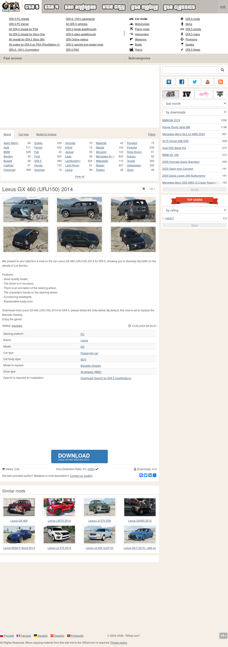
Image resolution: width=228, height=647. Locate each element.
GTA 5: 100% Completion (24, 49)
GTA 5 (37, 161)
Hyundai (70, 143)
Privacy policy (118, 642)
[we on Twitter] (194, 82)
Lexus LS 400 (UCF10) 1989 (100, 548)
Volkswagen (134, 165)
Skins (188, 24)
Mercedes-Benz (105, 156)
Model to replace (46, 134)
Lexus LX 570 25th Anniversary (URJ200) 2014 (99, 521)
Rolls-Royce (134, 152)
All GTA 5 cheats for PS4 (23, 29)
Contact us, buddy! (81, 475)
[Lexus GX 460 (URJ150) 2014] (25, 209)
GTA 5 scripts (193, 29)
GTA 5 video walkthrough (81, 34)
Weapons (141, 39)
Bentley (8, 156)
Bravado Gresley (91, 365)
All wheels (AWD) (91, 372)
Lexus (69, 170)
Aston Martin (11, 143)
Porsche (132, 147)
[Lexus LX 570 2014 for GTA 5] (59, 534)
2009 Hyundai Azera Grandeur (181, 161)
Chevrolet (9, 170)
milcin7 (169, 218)
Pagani (100, 170)
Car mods (141, 19)
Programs (191, 39)
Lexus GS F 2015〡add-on (140, 548)
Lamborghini (73, 161)
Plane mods (142, 29)
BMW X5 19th (170, 155)
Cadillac (9, 165)
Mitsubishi (102, 161)
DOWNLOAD (74, 456)
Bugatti (8, 161)
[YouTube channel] (207, 82)
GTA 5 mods (192, 19)
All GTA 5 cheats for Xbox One (27, 34)
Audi (6, 147)
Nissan (100, 165)
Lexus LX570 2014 (59, 520)
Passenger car (89, 353)
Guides (189, 44)
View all (79, 176)
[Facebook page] (181, 82)
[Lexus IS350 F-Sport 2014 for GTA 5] (19, 534)
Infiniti (68, 147)
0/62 (91, 469)
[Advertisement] (81, 96)
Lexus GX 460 (19, 520)
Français (25, 635)
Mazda (100, 147)
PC (82, 334)
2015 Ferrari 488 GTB (175, 141)
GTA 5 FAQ (72, 49)
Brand (7, 134)
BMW (7, 152)
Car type (23, 134)
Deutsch (43, 635)
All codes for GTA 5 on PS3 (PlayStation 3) (34, 44)
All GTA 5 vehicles (77, 24)
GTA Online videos (77, 39)
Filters (151, 134)
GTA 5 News (192, 49)
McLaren (101, 152)
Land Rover (72, 165)
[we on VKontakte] (168, 82)
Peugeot (132, 143)
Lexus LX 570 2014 (59, 548)
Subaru (131, 156)
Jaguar (69, 152)
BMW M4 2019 (171, 120)
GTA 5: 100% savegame (80, 19)
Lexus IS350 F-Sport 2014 (19, 548)
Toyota (131, 161)
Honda (38, 165)
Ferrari (38, 147)
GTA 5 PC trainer (19, 24)
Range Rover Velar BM (176, 127)
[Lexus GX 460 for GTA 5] (19, 507)
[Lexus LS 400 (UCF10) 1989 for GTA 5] (99, 534)
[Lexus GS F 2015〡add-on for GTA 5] (140, 534)
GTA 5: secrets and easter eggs (84, 44)
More (194, 225)
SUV (83, 359)
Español (59, 635)
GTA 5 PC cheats (19, 19)
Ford (37, 156)
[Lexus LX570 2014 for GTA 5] (59, 507)
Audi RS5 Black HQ (174, 148)
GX (82, 346)
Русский (9, 635)
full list (194, 189)
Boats (138, 44)
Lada (68, 156)
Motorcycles (142, 24)
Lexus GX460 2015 (140, 520)
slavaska (17, 325)
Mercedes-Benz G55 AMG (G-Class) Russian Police (193, 182)
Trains (138, 49)
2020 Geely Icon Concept (177, 168)
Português (77, 635)
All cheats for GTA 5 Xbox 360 (27, 39)
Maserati (101, 143)
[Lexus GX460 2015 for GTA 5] (140, 507)
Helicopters (142, 34)
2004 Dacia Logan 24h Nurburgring (184, 175)
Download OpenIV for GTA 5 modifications (106, 378)
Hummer (39, 170)
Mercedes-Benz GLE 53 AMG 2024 (183, 134)
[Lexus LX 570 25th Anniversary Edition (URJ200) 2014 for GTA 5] (99, 507)
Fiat (36, 152)
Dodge (38, 143)
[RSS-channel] (220, 82)
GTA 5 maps (192, 34)
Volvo (130, 170)
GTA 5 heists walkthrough (81, 29)
